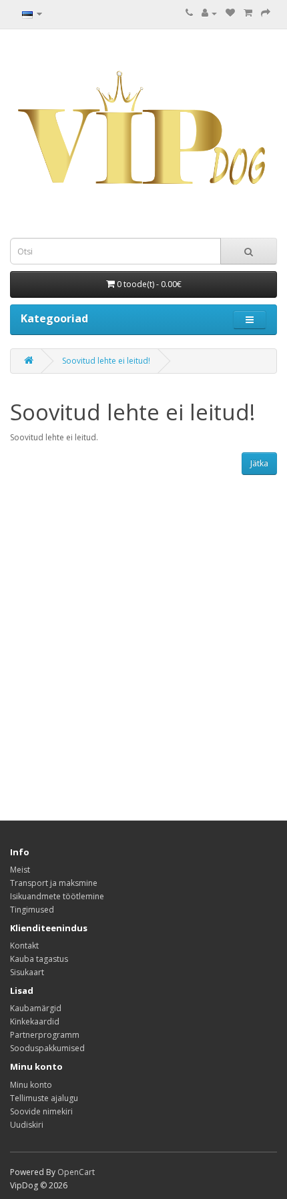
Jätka (259, 463)
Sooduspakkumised (47, 1048)
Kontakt (24, 945)
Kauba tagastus (39, 959)
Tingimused (32, 909)
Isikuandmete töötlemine (57, 896)
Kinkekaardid (34, 1021)
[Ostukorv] (248, 13)
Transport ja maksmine (53, 883)
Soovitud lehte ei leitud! (106, 360)
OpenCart (76, 1172)
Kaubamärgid (35, 1008)
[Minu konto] (209, 13)
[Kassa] (265, 13)
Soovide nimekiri (41, 1111)
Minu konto (31, 1084)
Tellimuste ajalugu (44, 1098)
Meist (20, 869)
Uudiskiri (26, 1124)
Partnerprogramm (44, 1034)
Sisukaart (27, 972)
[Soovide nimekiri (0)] (230, 13)
